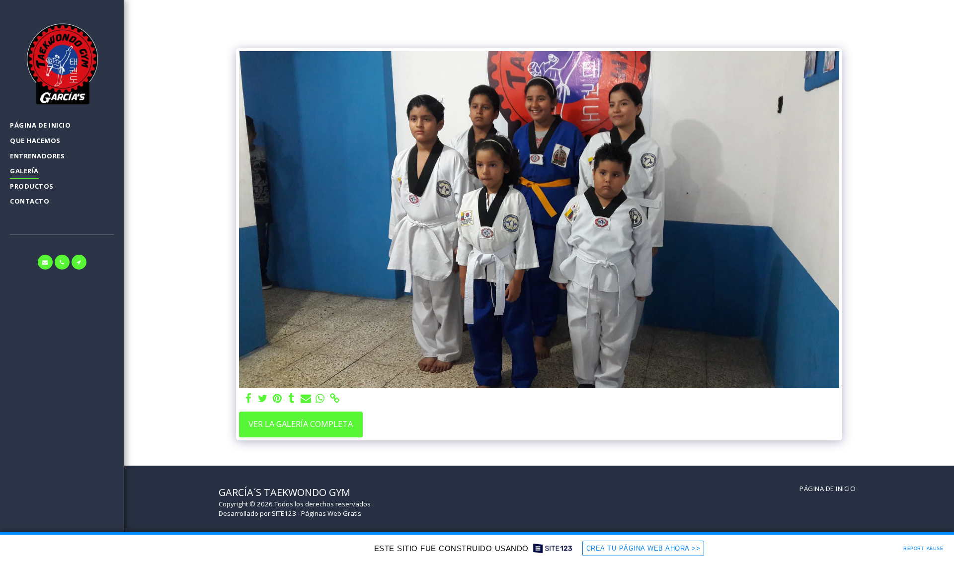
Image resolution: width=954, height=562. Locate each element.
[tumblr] (291, 398)
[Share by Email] (306, 398)
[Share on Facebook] (248, 398)
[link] (334, 398)
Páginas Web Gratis (331, 513)
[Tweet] (262, 398)
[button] (45, 262)
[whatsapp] (320, 398)
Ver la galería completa (300, 423)
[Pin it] (277, 398)
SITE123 (284, 513)
